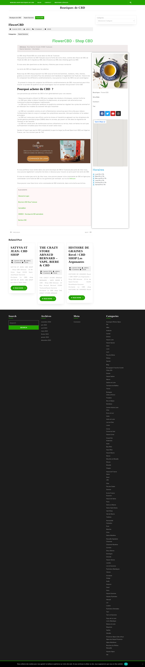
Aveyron (108, 584)
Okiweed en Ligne (23, 196)
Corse (108, 429)
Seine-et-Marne (111, 505)
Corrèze (108, 547)
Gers (107, 590)
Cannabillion (22, 208)
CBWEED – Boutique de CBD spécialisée (30, 214)
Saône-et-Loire (111, 382)
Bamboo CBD (22, 220)
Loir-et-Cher (110, 422)
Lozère (108, 605)
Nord (107, 477)
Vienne (108, 572)
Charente (109, 541)
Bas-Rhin (109, 446)
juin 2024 (44, 325)
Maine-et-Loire (110, 624)
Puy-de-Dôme (110, 355)
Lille (107, 480)
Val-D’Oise (109, 511)
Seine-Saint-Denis (111, 508)
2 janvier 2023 (16, 29)
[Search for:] (24, 323)
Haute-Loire (110, 340)
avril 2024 (44, 328)
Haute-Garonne (29, 17)
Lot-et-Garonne (111, 566)
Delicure (72, 178)
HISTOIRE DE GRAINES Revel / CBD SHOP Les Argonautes (79, 254)
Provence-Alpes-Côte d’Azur (115, 637)
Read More (21, 287)
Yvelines (108, 517)
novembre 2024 (46, 322)
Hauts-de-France (111, 471)
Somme (108, 489)
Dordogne (109, 553)
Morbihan (109, 404)
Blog (39, 2)
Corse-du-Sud (110, 431)
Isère (107, 346)
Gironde (108, 557)
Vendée (108, 633)
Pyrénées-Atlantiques (113, 569)
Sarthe (108, 630)
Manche (108, 529)
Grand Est (109, 438)
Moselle (108, 465)
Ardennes (109, 440)
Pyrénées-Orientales (112, 609)
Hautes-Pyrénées (111, 596)
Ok (126, 664)
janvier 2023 (45, 337)
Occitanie (109, 575)
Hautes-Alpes (110, 651)
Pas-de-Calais (110, 486)
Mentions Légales (61, 2)
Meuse (108, 462)
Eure (107, 526)
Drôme (108, 336)
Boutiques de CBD (72, 7)
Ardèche (108, 330)
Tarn (107, 612)
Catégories (100, 18)
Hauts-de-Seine (111, 498)
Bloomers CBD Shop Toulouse (27, 202)
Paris (107, 502)
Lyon (107, 352)
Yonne (108, 388)
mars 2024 (44, 331)
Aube (107, 443)
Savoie (108, 361)
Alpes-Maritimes (111, 642)
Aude (107, 581)
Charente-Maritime (112, 544)
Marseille (109, 648)
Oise (107, 483)
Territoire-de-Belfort (112, 385)
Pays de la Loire (111, 618)
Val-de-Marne (110, 514)
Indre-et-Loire (110, 419)
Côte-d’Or (109, 370)
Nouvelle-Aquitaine (112, 539)
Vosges (108, 468)
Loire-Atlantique (111, 621)
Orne (107, 532)
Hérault (108, 599)
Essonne (109, 495)
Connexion (77, 322)
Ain (107, 324)
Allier (107, 327)
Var (107, 654)
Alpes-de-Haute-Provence (114, 639)
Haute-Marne (110, 453)
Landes (108, 563)
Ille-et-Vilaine (110, 401)
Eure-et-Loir (110, 413)
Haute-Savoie (110, 343)
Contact (48, 2)
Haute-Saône (110, 376)
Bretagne (109, 392)
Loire (107, 349)
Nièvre (108, 379)
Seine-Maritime (111, 535)
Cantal (108, 333)
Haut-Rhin (109, 450)
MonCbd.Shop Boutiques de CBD (22, 2)
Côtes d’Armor (110, 395)
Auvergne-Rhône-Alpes (113, 322)
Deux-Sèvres (110, 550)
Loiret (108, 425)
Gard (107, 587)
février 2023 (45, 334)
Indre (107, 416)
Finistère (109, 398)
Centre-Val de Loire (112, 407)
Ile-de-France (110, 493)
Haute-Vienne (110, 560)
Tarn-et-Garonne (111, 615)
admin (28, 29)
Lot (107, 602)
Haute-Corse (110, 434)
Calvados (109, 523)
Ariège (108, 578)
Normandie (109, 520)
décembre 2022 (46, 340)
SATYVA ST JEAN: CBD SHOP (19, 251)
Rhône (108, 358)
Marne (108, 456)
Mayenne (109, 627)
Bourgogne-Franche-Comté (114, 368)
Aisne (108, 474)
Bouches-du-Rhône (112, 645)
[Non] (143, 664)
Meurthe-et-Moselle (112, 459)
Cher (107, 410)
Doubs (108, 373)
